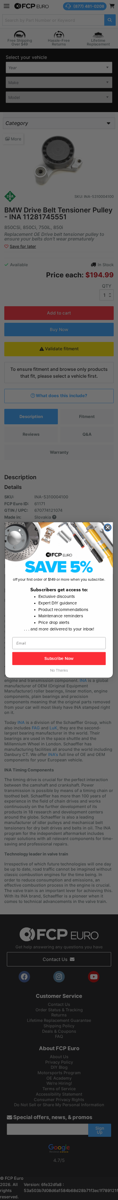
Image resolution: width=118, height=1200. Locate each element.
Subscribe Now (59, 658)
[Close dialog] (107, 527)
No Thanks (59, 670)
